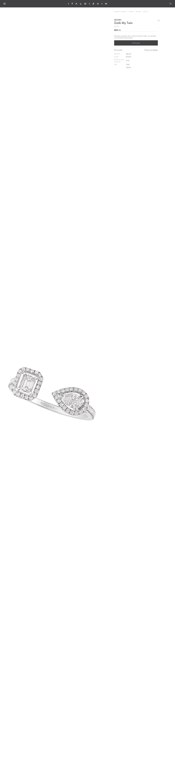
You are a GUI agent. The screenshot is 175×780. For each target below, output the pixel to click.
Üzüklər (131, 11)
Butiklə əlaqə (136, 43)
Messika (138, 11)
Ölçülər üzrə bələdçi (151, 50)
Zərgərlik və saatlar (120, 11)
